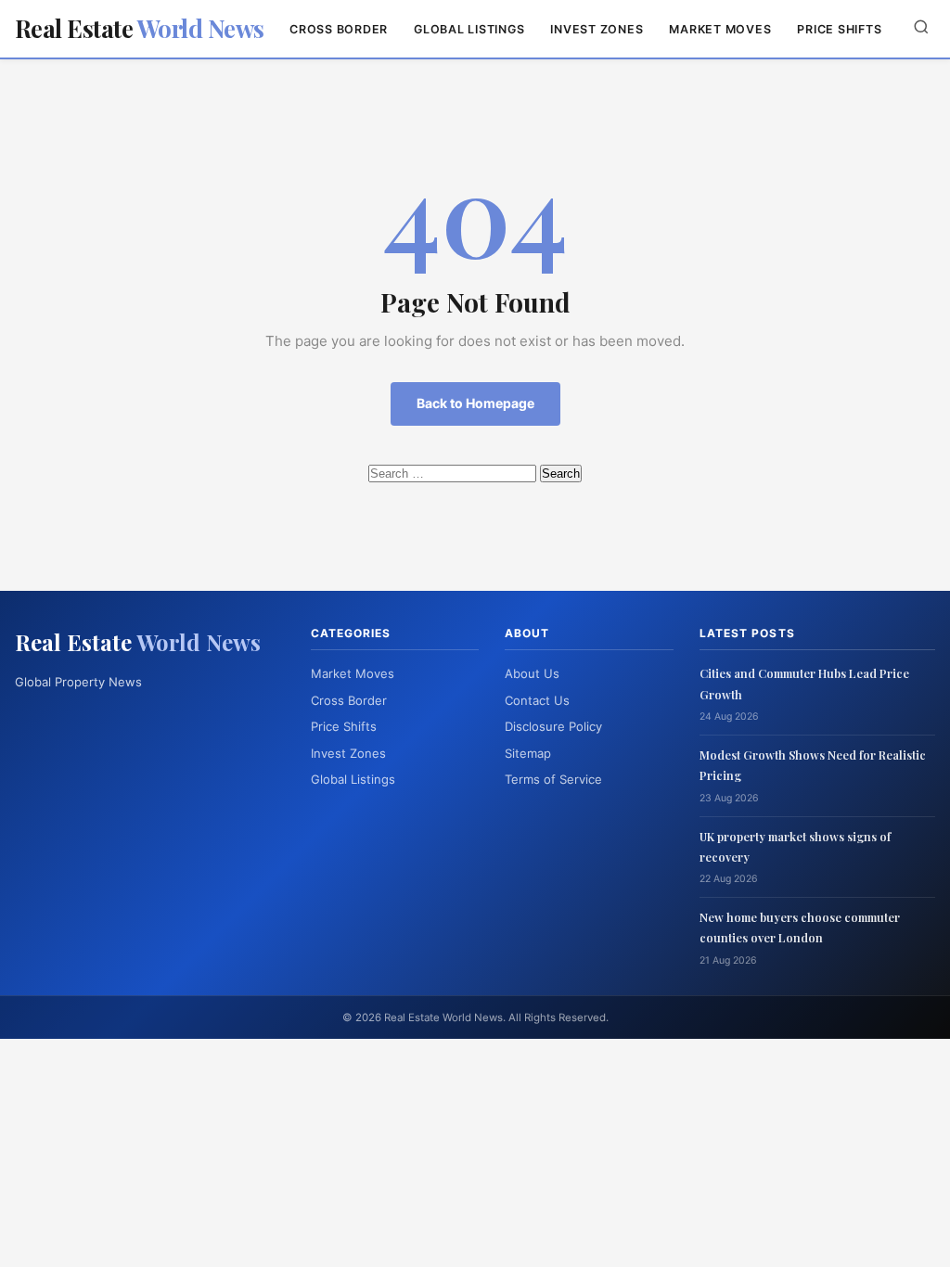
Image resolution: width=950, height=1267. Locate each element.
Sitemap (528, 753)
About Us (532, 673)
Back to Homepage (475, 403)
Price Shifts (839, 29)
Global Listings (469, 29)
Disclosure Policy (553, 726)
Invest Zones (596, 29)
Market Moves (720, 29)
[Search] (921, 28)
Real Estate (139, 28)
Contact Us (537, 700)
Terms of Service (553, 779)
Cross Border (338, 29)
